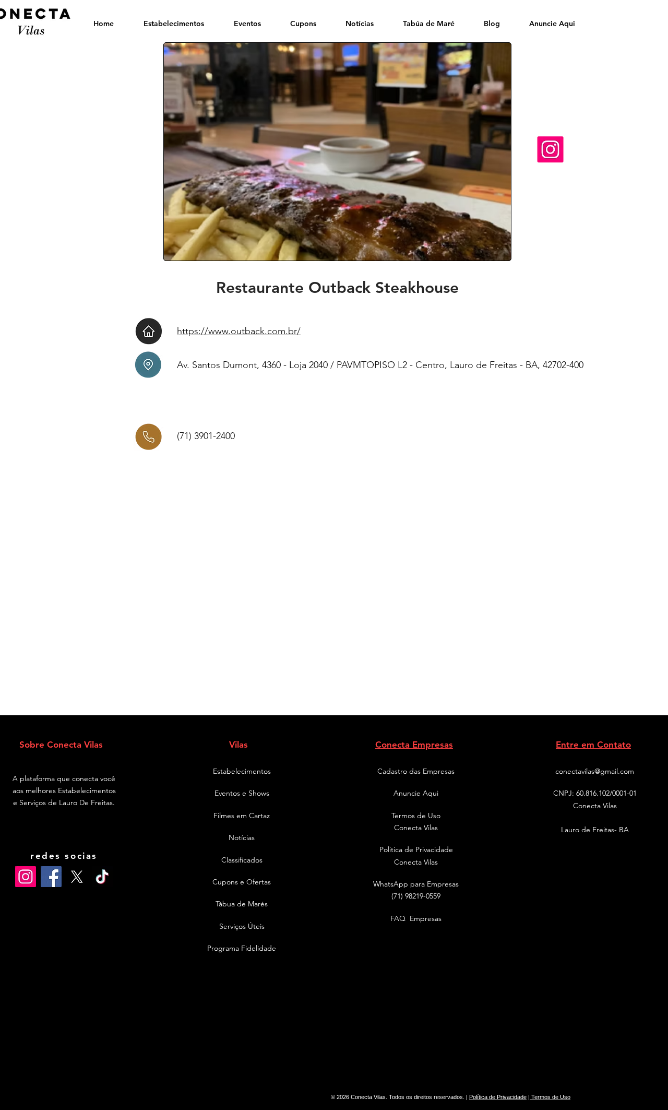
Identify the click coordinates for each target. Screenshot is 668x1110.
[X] (76, 876)
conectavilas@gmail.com (594, 771)
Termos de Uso (550, 1097)
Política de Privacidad (496, 1097)
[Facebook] (51, 876)
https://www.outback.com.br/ (239, 331)
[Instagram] (25, 876)
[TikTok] (102, 876)
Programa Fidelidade (241, 948)
